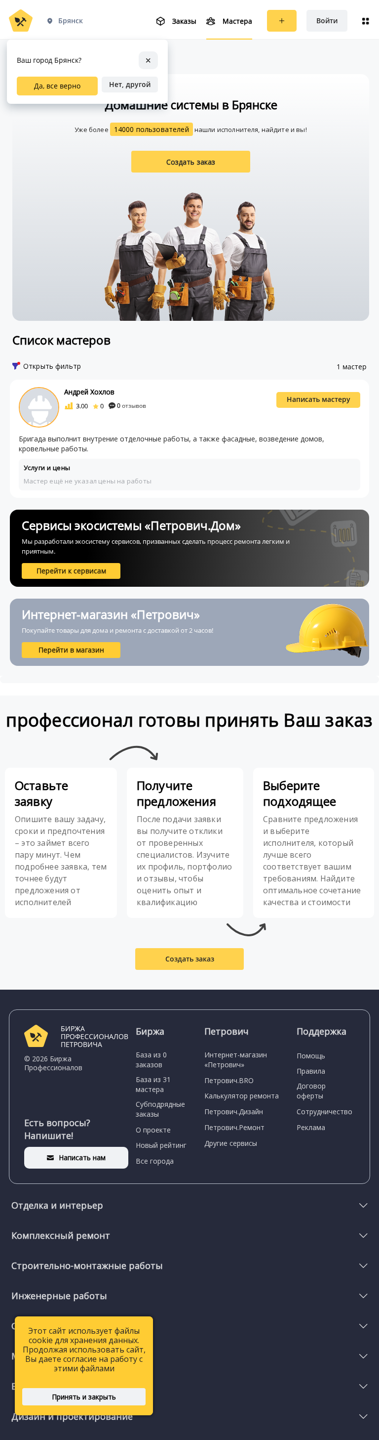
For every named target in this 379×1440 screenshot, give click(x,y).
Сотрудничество (324, 1111)
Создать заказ (191, 162)
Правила (311, 1071)
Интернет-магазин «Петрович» (235, 1059)
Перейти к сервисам (71, 570)
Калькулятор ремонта (241, 1095)
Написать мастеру (318, 399)
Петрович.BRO (229, 1080)
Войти (327, 20)
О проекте (153, 1130)
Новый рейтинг (161, 1145)
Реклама (311, 1127)
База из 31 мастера (153, 1084)
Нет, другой (130, 84)
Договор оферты (311, 1090)
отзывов (131, 405)
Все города (155, 1161)
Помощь (311, 1055)
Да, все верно (57, 85)
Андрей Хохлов (89, 391)
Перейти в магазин (71, 650)
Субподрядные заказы (160, 1109)
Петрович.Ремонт (234, 1127)
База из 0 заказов (151, 1059)
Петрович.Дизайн (233, 1111)
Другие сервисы (230, 1143)
